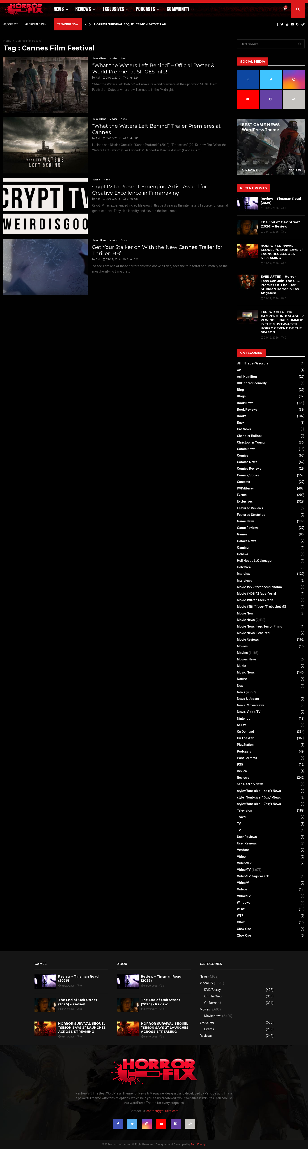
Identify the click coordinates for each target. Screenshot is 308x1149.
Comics (242, 455)
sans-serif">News (250, 784)
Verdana (243, 850)
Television (244, 810)
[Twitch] (297, 24)
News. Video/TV (248, 712)
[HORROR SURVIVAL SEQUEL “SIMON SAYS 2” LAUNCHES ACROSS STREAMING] (247, 251)
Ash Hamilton (247, 376)
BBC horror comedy (252, 383)
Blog (240, 389)
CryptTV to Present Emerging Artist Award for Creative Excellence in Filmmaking (149, 190)
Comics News (247, 462)
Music (241, 666)
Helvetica (244, 567)
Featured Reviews (250, 508)
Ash (98, 77)
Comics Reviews (249, 468)
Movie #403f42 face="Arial (256, 593)
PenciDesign (199, 1144)
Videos (242, 889)
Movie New (245, 613)
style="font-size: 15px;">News (259, 797)
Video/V (243, 883)
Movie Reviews (248, 639)
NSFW (241, 725)
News (58, 9)
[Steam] (303, 24)
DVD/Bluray (245, 488)
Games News (246, 541)
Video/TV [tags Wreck (253, 876)
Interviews (244, 580)
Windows (244, 902)
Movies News (247, 659)
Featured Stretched (251, 514)
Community (178, 9)
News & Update (248, 699)
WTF (240, 915)
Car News (244, 429)
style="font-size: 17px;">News (259, 804)
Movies (113, 58)
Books (241, 416)
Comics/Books (248, 475)
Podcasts (145, 9)
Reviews (83, 9)
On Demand (245, 731)
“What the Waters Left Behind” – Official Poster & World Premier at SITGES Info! (153, 68)
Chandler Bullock (249, 436)
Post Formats (247, 758)
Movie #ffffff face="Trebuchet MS (261, 606)
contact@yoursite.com (162, 1111)
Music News (246, 672)
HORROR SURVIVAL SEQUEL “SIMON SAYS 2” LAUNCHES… (136, 24)
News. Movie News (250, 705)
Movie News (99, 58)
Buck (240, 422)
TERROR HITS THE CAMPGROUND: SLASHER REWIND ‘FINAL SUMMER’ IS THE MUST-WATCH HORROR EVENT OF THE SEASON (282, 322)
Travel (241, 817)
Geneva (242, 554)
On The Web (245, 738)
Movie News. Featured (253, 633)
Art (239, 370)
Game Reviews (248, 528)
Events (97, 179)
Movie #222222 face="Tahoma (259, 587)
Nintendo (244, 718)
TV (239, 824)
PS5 (240, 764)
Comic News (246, 449)
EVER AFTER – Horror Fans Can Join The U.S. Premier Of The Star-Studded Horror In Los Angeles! (280, 285)
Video (241, 856)
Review (242, 771)
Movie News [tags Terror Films (259, 626)
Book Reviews (247, 409)
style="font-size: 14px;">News (259, 791)
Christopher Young (251, 442)
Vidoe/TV (244, 896)
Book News (245, 403)
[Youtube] (292, 24)
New (240, 685)
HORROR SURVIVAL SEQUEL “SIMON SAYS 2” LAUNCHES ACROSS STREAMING (282, 252)
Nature (242, 679)
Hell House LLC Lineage (254, 560)
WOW (241, 909)
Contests (243, 482)
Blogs (241, 396)
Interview (243, 574)
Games (242, 534)
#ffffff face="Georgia (252, 363)
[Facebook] (277, 24)
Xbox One (244, 929)
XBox (241, 922)
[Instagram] (287, 24)
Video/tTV (244, 863)
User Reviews (247, 837)
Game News (246, 521)
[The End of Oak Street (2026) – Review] (247, 227)
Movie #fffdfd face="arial (255, 600)
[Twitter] (281, 24)
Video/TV (244, 869)
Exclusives (113, 9)
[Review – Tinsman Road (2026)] (247, 204)
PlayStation (245, 744)
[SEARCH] (300, 43)
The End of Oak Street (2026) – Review (280, 224)
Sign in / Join (37, 24)
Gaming (243, 547)
